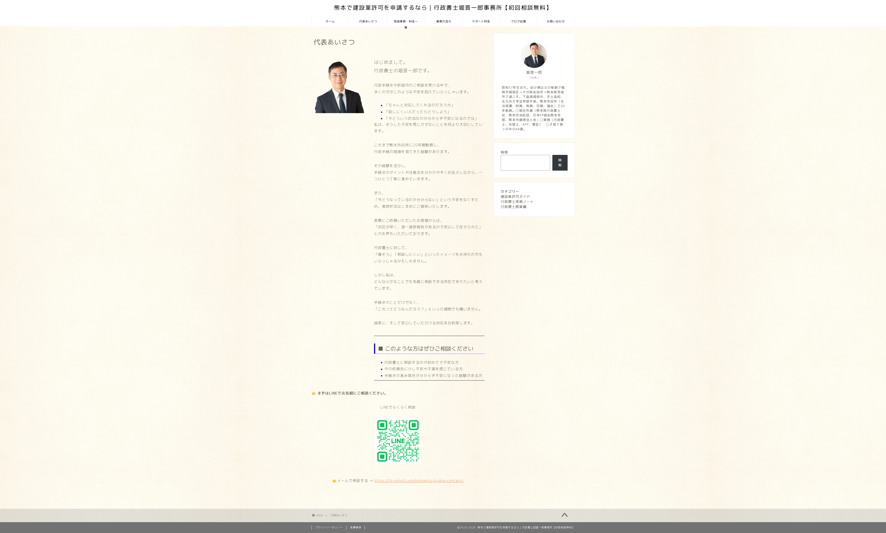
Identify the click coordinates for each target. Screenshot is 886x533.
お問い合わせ (556, 21)
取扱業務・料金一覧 (406, 23)
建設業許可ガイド (515, 196)
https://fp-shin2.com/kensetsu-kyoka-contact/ (419, 480)
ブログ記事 (518, 21)
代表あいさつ (367, 21)
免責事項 (355, 527)
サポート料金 (481, 21)
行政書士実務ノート (517, 201)
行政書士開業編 (514, 206)
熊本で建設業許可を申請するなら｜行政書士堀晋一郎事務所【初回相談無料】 (443, 7)
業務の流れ (443, 21)
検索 (504, 152)
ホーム (330, 21)
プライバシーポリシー (329, 527)
